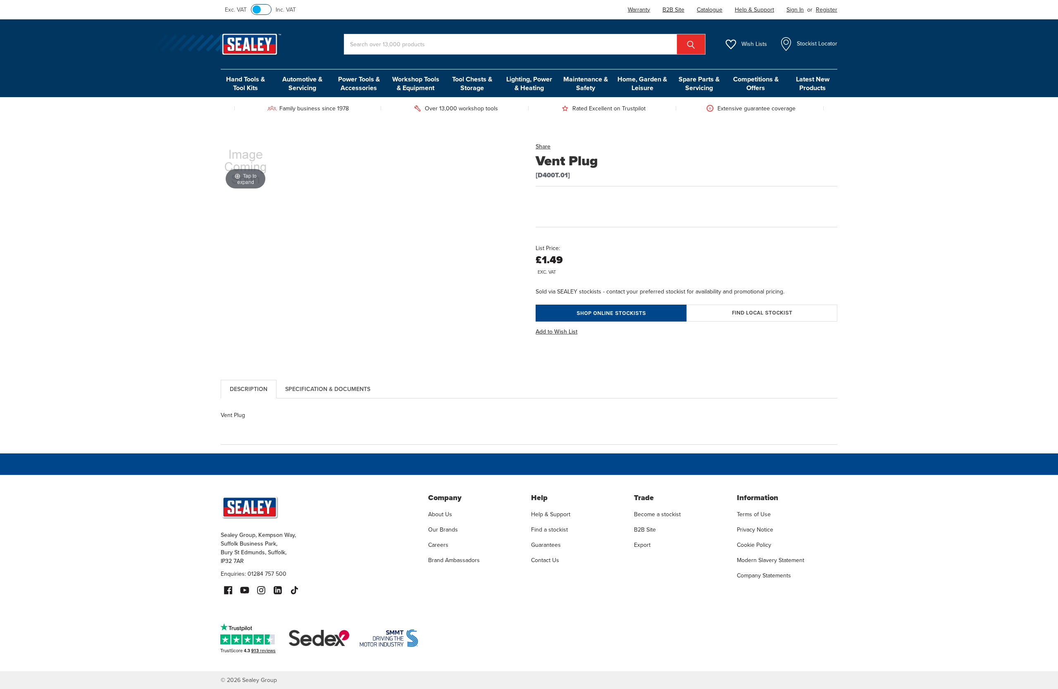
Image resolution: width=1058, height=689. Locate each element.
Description (248, 389)
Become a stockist (657, 514)
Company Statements (764, 575)
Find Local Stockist (762, 312)
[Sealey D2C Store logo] (319, 507)
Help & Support (550, 514)
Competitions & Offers (756, 83)
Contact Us (545, 560)
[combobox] (524, 44)
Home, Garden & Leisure (642, 83)
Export (642, 545)
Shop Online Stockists (611, 313)
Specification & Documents (327, 389)
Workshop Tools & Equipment (415, 83)
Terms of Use (754, 514)
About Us (440, 514)
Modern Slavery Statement (770, 560)
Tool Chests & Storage (472, 83)
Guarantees (546, 545)
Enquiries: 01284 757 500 (253, 574)
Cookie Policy (754, 545)
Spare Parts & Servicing (699, 83)
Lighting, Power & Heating (529, 83)
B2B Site (645, 529)
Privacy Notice (755, 529)
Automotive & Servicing (302, 83)
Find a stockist (549, 529)
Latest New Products (812, 83)
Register (826, 9)
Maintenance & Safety (585, 83)
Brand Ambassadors (454, 560)
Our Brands (443, 529)
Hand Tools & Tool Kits (245, 83)
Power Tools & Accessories (359, 83)
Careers (438, 545)
